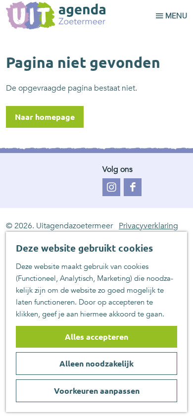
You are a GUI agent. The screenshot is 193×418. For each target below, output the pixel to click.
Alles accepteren (96, 336)
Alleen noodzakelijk (96, 363)
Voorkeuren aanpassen (97, 390)
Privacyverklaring (148, 225)
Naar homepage (45, 116)
